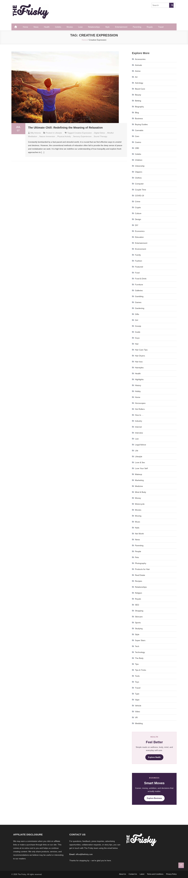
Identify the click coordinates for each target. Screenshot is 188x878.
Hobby (138, 391)
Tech (137, 646)
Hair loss (139, 362)
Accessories (140, 59)
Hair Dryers (140, 356)
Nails (137, 528)
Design (138, 219)
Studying (139, 628)
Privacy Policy (171, 874)
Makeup (138, 474)
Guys (137, 338)
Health (47, 27)
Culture (138, 213)
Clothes (138, 178)
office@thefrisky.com (84, 854)
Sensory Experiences (82, 136)
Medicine (139, 486)
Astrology (139, 83)
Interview (139, 433)
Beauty (138, 95)
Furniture (139, 284)
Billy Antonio (35, 133)
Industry (138, 421)
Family (138, 255)
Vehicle (138, 705)
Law (137, 439)
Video (137, 711)
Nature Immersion (47, 136)
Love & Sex (140, 462)
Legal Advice (140, 445)
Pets (137, 557)
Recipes (138, 581)
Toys (137, 682)
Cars (137, 136)
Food (137, 273)
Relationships (94, 27)
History (138, 385)
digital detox (99, 133)
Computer (139, 184)
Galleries (139, 290)
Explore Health (154, 757)
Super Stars (140, 640)
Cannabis (139, 130)
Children (138, 160)
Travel (161, 27)
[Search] (171, 5)
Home (25, 27)
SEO (137, 605)
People (138, 551)
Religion (138, 593)
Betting (138, 101)
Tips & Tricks (140, 670)
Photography (140, 563)
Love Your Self (141, 468)
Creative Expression (83, 133)
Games (138, 302)
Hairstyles (139, 367)
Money (138, 498)
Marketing (139, 480)
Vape (137, 700)
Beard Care (140, 89)
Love (80, 27)
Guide (137, 332)
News (36, 27)
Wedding (139, 723)
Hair (137, 344)
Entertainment (121, 27)
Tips (137, 664)
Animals (138, 65)
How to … (139, 415)
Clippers (138, 172)
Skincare (139, 617)
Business (139, 118)
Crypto (138, 207)
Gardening (139, 308)
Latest (142, 874)
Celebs (58, 27)
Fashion (138, 261)
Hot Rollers (140, 409)
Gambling (139, 296)
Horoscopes (140, 403)
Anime (138, 71)
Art (136, 77)
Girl (136, 320)
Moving (138, 516)
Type (137, 694)
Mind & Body (140, 492)
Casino (138, 142)
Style (107, 27)
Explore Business (154, 798)
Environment (140, 249)
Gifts (137, 314)
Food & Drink (140, 278)
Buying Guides (141, 124)
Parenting (137, 27)
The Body (139, 658)
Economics (140, 231)
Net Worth (139, 534)
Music (137, 522)
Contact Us (133, 874)
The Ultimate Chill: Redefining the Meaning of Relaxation (65, 127)
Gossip (138, 326)
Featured (139, 267)
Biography (139, 107)
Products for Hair (142, 569)
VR (136, 717)
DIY (136, 225)
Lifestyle (58, 133)
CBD (137, 148)
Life (136, 450)
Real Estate (140, 575)
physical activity (64, 136)
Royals (150, 27)
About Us (122, 874)
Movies (70, 27)
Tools (137, 676)
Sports (138, 622)
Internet (138, 427)
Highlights (139, 379)
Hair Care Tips (141, 350)
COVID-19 (139, 195)
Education (139, 237)
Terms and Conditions (155, 874)
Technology (140, 652)
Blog (137, 112)
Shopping (139, 611)
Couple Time (140, 190)
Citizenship (140, 166)
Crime (137, 201)
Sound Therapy (100, 136)
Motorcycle (140, 504)
